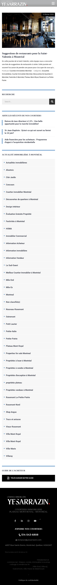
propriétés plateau (14, 383)
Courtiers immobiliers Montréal (21, 71)
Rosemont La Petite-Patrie (20, 566)
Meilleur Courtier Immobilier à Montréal (23, 272)
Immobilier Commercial (16, 236)
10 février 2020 (48, 14)
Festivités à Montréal (16, 77)
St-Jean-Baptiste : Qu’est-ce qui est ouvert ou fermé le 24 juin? (28, 131)
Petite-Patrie (11, 339)
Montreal (10, 295)
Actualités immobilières (16, 162)
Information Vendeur (15, 258)
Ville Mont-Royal (13, 434)
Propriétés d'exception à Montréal (21, 375)
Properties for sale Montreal (18, 353)
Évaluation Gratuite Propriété (18, 214)
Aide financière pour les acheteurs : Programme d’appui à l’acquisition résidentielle (26, 140)
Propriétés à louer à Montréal (19, 361)
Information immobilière (16, 250)
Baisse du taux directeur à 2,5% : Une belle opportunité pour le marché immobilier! (23, 122)
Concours (10, 184)
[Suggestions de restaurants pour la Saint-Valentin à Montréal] (28, 14)
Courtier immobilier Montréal (22, 74)
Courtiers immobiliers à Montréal (22, 560)
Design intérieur (13, 206)
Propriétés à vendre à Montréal (19, 368)
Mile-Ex (9, 287)
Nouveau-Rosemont (15, 309)
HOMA (9, 228)
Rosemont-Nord (13, 405)
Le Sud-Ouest (12, 265)
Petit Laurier (11, 324)
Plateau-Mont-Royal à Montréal (40, 552)
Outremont (10, 317)
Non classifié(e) (13, 302)
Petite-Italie (11, 331)
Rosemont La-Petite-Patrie (18, 397)
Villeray (9, 456)
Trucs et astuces (13, 419)
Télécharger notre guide (22, 478)
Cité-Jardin (11, 177)
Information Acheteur (15, 243)
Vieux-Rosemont (13, 427)
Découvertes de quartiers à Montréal (22, 199)
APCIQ (32, 575)
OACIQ (25, 575)
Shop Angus (11, 412)
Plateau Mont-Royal (32, 77)
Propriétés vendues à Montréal (19, 390)
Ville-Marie (11, 449)
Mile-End (10, 280)
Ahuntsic (10, 170)
